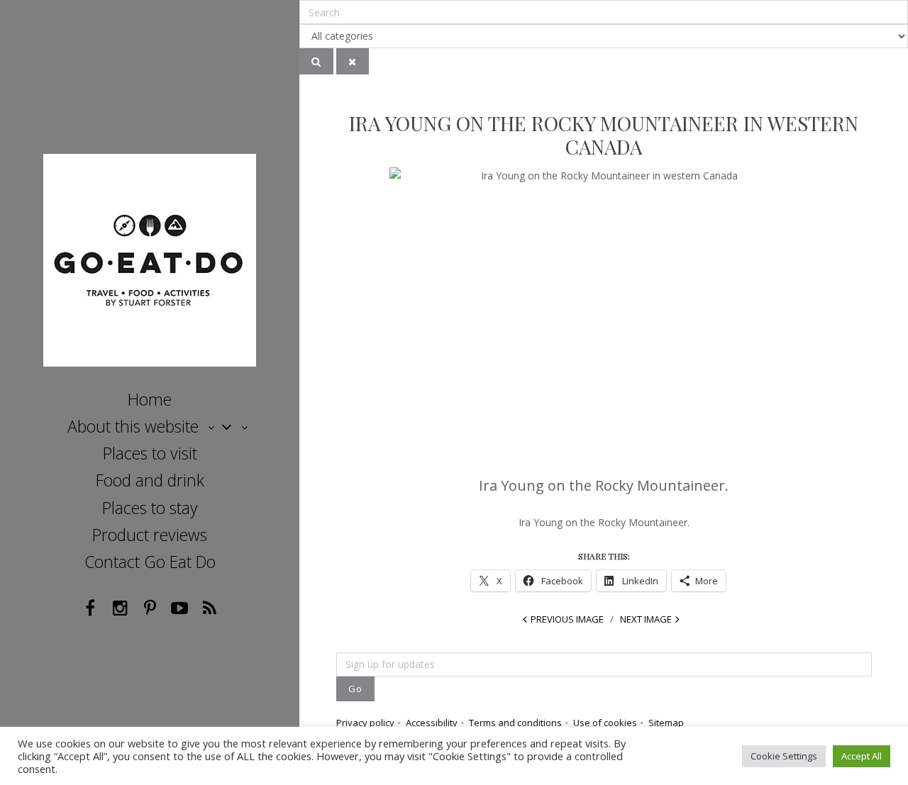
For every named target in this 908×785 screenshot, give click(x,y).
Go (355, 688)
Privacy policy (365, 722)
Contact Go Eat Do (150, 561)
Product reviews (149, 534)
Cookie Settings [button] (784, 756)
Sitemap (666, 722)
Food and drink (150, 480)
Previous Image (567, 619)
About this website (133, 426)
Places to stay (150, 507)
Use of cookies (605, 722)
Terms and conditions (515, 722)
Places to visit (150, 453)
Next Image (646, 619)
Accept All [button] (861, 756)
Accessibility (432, 722)
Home (150, 399)
